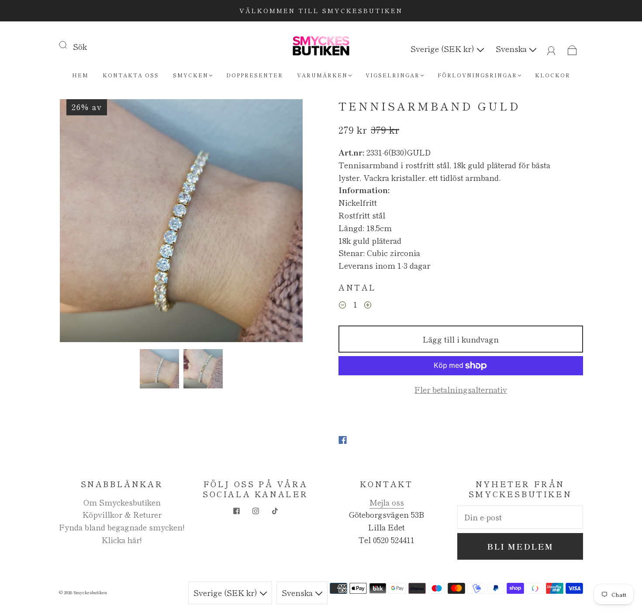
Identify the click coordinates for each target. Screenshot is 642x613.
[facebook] (236, 510)
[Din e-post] (520, 517)
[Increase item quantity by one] (367, 305)
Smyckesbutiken (90, 592)
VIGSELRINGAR (393, 75)
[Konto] (551, 48)
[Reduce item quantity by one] (342, 305)
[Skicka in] (68, 44)
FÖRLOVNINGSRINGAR (477, 75)
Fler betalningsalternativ (460, 389)
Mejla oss (386, 502)
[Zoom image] (181, 222)
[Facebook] (342, 440)
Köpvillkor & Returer (122, 514)
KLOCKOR (552, 75)
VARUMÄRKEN (322, 75)
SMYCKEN (190, 75)
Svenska (512, 48)
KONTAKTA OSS (131, 75)
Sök (80, 46)
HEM (80, 75)
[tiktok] (274, 510)
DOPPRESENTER (254, 75)
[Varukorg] (572, 48)
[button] (84, 222)
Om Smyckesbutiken (122, 502)
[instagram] (255, 510)
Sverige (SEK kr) (443, 48)
